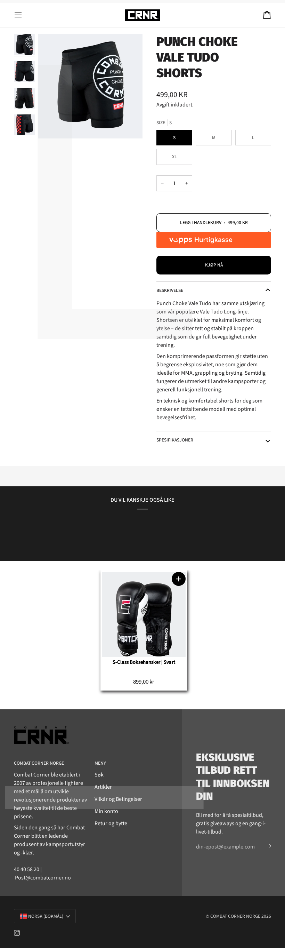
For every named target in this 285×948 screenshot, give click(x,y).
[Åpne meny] (24, 15)
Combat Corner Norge (235, 916)
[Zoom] (90, 86)
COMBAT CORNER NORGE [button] (39, 763)
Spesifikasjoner (174, 440)
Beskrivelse (169, 290)
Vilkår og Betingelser (118, 799)
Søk (99, 775)
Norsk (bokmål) (45, 916)
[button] (179, 579)
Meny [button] (100, 763)
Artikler (103, 787)
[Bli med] (265, 845)
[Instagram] (17, 933)
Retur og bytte (111, 823)
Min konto (106, 811)
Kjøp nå (214, 265)
